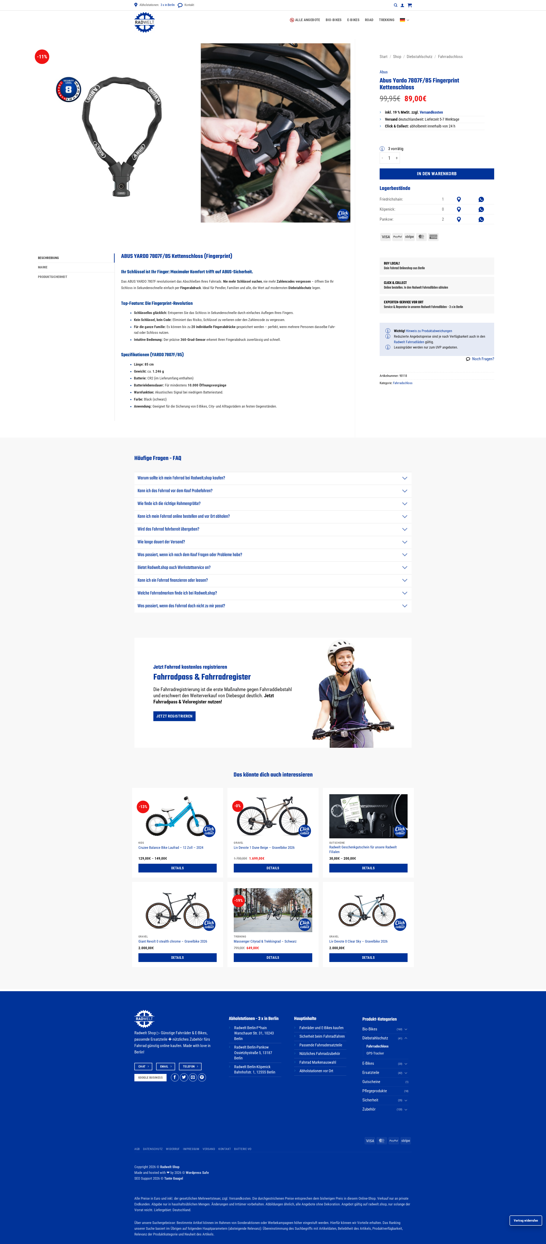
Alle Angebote (307, 20)
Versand (209, 1149)
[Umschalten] (405, 478)
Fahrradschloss (450, 56)
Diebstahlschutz (419, 56)
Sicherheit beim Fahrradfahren (322, 1036)
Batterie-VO (242, 1149)
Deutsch (406, 17)
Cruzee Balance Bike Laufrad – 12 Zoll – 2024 (170, 847)
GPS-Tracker (375, 1053)
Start (384, 56)
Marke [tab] (43, 267)
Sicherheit (370, 1100)
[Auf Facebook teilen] (175, 1077)
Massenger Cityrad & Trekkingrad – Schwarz (265, 941)
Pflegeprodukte (374, 1091)
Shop (397, 56)
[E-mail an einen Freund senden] (193, 1077)
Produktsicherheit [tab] (52, 277)
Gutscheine (371, 1081)
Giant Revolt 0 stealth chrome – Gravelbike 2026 (172, 941)
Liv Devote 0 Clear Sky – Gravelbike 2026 (358, 941)
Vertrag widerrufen (526, 1220)
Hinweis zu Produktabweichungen (429, 331)
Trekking (386, 20)
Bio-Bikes (334, 20)
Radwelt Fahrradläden (409, 342)
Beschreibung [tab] (48, 258)
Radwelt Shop (169, 1167)
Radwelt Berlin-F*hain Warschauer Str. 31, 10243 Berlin (254, 1033)
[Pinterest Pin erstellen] (202, 1077)
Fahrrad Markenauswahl (317, 1062)
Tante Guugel (173, 1178)
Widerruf (173, 1149)
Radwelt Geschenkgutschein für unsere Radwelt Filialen (363, 849)
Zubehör (369, 1109)
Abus (384, 72)
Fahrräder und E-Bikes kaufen (321, 1028)
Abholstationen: (157, 5)
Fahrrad (140, 1045)
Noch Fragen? (483, 359)
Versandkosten (431, 112)
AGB (137, 1149)
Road (369, 20)
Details (177, 868)
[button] (395, 5)
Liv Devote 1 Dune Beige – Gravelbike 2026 (264, 847)
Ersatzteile (370, 1072)
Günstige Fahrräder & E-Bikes (184, 1033)
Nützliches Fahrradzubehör (319, 1054)
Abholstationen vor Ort (316, 1071)
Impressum (191, 1149)
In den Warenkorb (437, 173)
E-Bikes (353, 20)
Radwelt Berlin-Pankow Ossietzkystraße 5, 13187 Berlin (253, 1052)
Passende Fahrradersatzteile (320, 1045)
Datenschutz (153, 1149)
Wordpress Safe (197, 1172)
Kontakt (189, 5)
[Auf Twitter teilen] (184, 1077)
